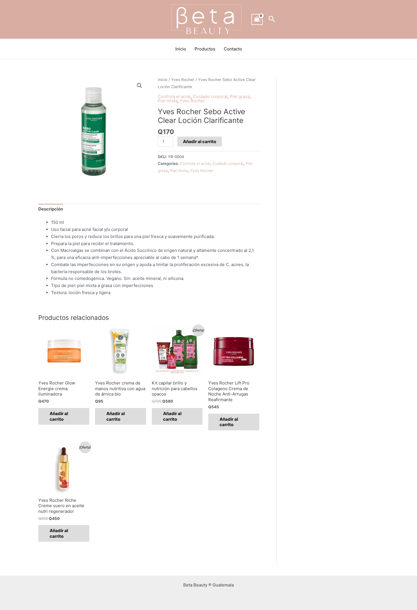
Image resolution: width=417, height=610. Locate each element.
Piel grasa (240, 96)
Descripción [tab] (50, 209)
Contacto (233, 49)
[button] (271, 19)
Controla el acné (174, 96)
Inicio (180, 49)
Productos (205, 49)
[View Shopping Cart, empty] (257, 19)
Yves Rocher (182, 79)
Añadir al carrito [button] (59, 416)
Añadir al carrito (199, 141)
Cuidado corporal (210, 96)
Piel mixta (167, 100)
